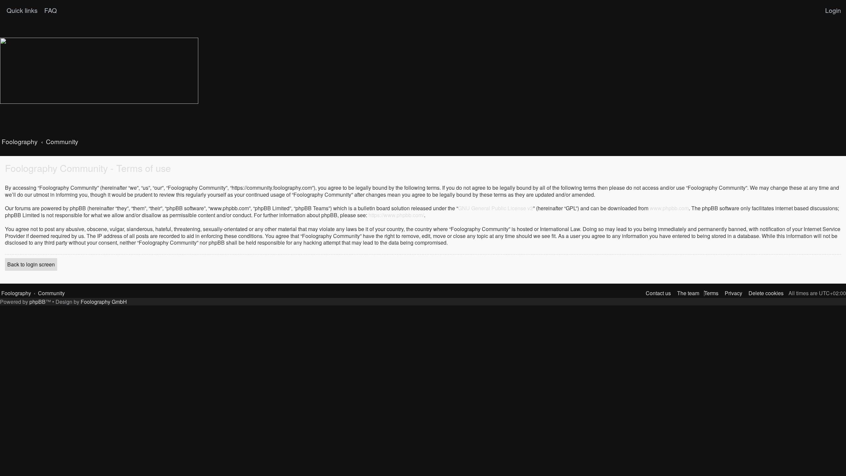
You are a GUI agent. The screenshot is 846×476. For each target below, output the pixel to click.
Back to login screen (31, 264)
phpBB (37, 301)
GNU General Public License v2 (495, 208)
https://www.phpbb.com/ (396, 215)
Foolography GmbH (104, 301)
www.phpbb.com (669, 208)
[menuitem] (50, 10)
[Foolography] (99, 71)
